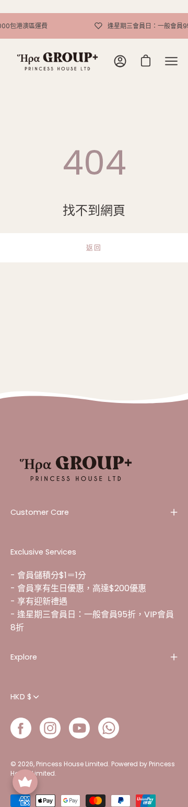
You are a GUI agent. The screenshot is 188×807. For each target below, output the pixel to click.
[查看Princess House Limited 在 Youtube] (79, 728)
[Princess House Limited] (57, 61)
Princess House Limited (72, 763)
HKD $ (20, 696)
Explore (23, 657)
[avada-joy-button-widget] (25, 781)
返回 (93, 247)
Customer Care (39, 512)
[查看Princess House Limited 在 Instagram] (50, 728)
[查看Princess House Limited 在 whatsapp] (108, 728)
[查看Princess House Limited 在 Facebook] (20, 728)
